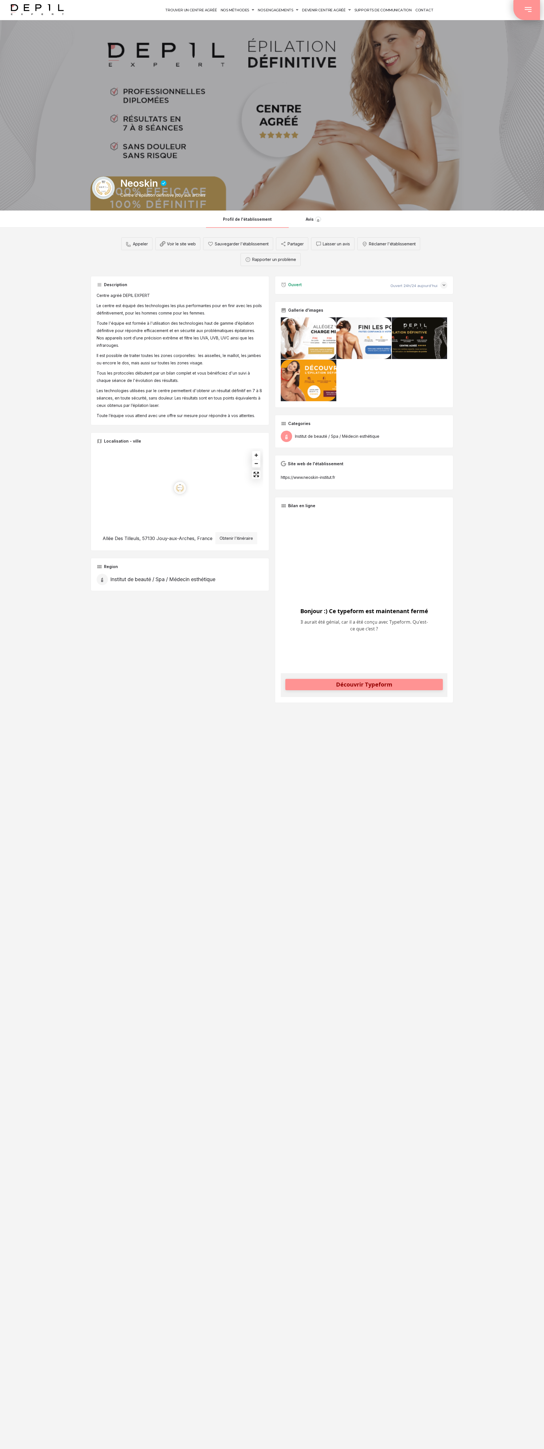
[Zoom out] (256, 463)
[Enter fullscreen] (256, 474)
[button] (526, 10)
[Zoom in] (256, 455)
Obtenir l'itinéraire (236, 538)
